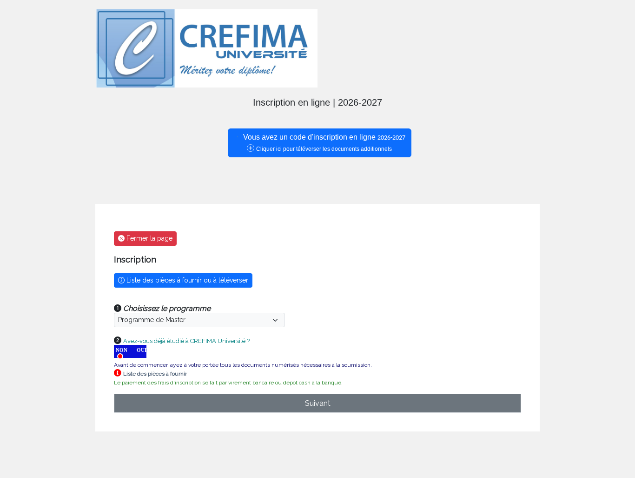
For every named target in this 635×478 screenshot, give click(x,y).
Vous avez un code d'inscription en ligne (323, 142)
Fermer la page (148, 238)
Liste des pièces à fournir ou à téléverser (186, 280)
